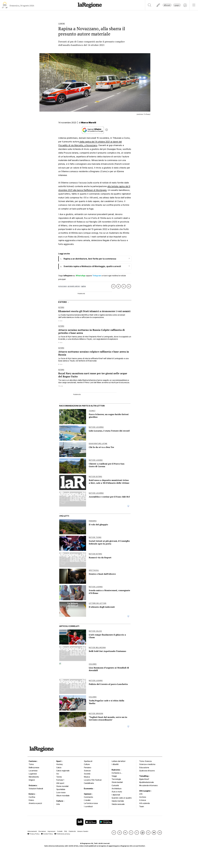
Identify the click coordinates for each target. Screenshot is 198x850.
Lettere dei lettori (118, 761)
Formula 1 (60, 780)
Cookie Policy (48, 834)
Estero (32, 794)
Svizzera (33, 785)
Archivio (142, 797)
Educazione (144, 767)
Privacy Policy (34, 834)
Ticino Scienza (145, 761)
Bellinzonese (34, 767)
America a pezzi (35, 803)
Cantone (33, 761)
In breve (142, 800)
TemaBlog (144, 776)
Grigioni (32, 780)
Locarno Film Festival (92, 780)
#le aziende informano (148, 785)
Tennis (59, 777)
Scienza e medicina (147, 764)
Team (141, 806)
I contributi (88, 806)
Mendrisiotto (34, 777)
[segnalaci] (158, 5)
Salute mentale (118, 801)
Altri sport (60, 783)
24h (141, 794)
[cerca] (149, 5)
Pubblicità (72, 831)
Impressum (51, 831)
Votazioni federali (36, 788)
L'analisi (87, 800)
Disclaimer (42, 831)
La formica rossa (91, 803)
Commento (88, 797)
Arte (58, 804)
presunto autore (74, 286)
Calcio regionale (62, 770)
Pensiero (87, 767)
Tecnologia (116, 779)
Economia (88, 788)
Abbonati (167, 5)
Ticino (31, 764)
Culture (60, 801)
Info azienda (144, 803)
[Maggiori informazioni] (106, 130)
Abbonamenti (32, 831)
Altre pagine (145, 791)
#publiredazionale (146, 782)
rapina (83, 286)
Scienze (87, 770)
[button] (114, 832)
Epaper (177, 5)
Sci (57, 774)
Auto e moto (117, 791)
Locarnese (33, 770)
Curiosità (115, 785)
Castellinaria (89, 783)
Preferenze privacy (63, 834)
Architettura (116, 788)
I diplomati (116, 795)
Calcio (58, 767)
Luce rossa (60, 792)
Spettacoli (88, 761)
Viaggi (114, 776)
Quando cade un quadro (122, 798)
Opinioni (88, 794)
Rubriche (116, 770)
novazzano (62, 286)
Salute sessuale (118, 804)
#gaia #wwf (144, 779)
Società (87, 774)
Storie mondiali (62, 786)
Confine (32, 797)
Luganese (33, 774)
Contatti (59, 831)
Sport (59, 761)
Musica (87, 777)
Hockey (59, 764)
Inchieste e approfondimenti (118, 773)
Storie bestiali (117, 782)
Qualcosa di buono (147, 770)
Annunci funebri (82, 831)
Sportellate (60, 789)
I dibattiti (115, 764)
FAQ (65, 831)
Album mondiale (62, 795)
